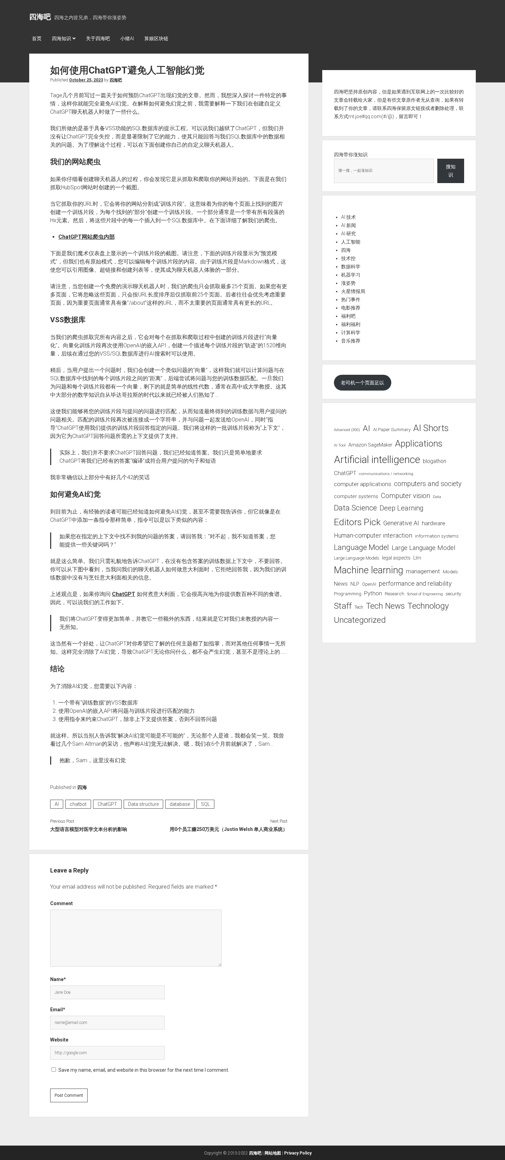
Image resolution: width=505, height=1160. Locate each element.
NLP (354, 584)
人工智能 (350, 242)
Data (437, 497)
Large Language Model (423, 548)
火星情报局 (353, 291)
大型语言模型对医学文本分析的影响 (88, 829)
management (423, 571)
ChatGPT (123, 594)
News (341, 584)
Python (373, 593)
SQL (205, 804)
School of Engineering (425, 594)
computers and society (427, 484)
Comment (61, 903)
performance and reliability (415, 583)
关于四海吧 (98, 38)
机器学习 (350, 275)
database (180, 804)
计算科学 (350, 332)
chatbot (78, 804)
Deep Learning (402, 508)
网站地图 (273, 1153)
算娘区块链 (156, 38)
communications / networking (386, 473)
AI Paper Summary (392, 429)
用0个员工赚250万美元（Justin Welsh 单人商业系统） (228, 829)
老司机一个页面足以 (362, 382)
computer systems (356, 496)
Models (450, 571)
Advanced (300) (347, 430)
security (453, 593)
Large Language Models (356, 558)
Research (394, 593)
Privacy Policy (298, 1153)
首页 (37, 38)
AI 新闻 (348, 225)
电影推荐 (350, 308)
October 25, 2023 (86, 80)
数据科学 (350, 266)
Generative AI (401, 523)
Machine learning (368, 570)
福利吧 (348, 316)
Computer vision (405, 496)
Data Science (355, 508)
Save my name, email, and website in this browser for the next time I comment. (143, 1070)
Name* (58, 979)
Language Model (361, 547)
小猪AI (127, 38)
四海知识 (61, 38)
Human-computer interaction (373, 535)
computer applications (362, 484)
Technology (428, 606)
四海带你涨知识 (351, 154)
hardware (433, 523)
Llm (417, 558)
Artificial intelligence (377, 459)
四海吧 (40, 17)
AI (57, 804)
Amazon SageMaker (370, 445)
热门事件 (350, 299)
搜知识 (451, 171)
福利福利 (350, 324)
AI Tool (340, 445)
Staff (343, 606)
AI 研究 (348, 233)
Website (59, 1040)
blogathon (434, 461)
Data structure (143, 804)
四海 (82, 787)
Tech (359, 607)
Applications (418, 443)
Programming (347, 593)
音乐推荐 (350, 341)
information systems (437, 536)
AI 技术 (348, 217)
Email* (57, 1009)
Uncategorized (360, 620)
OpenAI (369, 584)
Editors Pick (357, 522)
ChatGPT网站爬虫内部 (86, 237)
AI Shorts (431, 428)
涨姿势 (348, 283)
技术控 (348, 258)
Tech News (385, 606)
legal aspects (396, 558)
